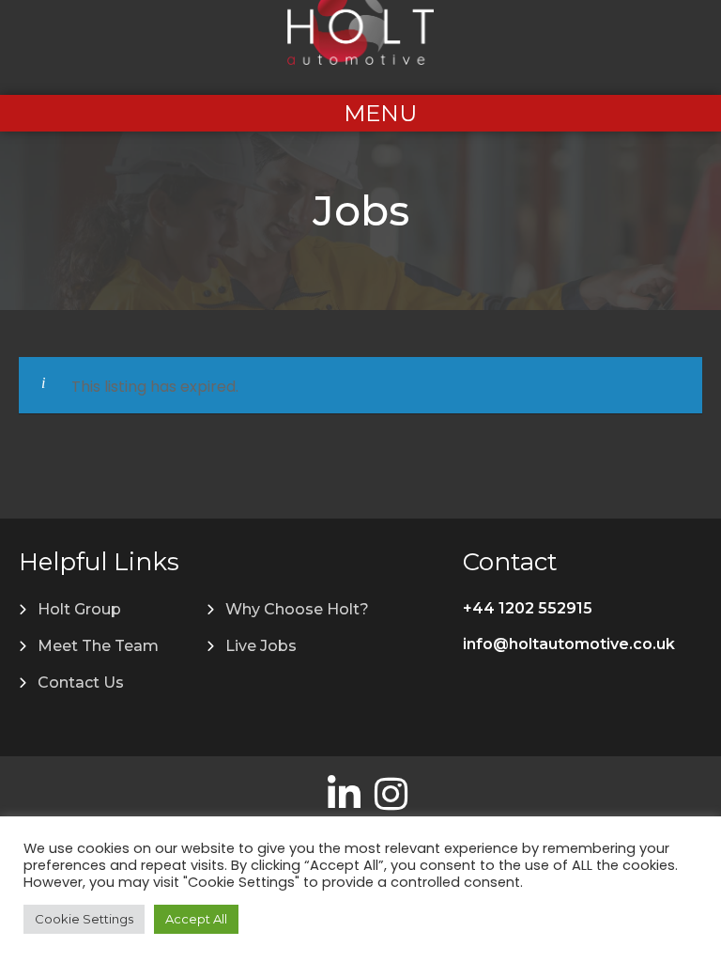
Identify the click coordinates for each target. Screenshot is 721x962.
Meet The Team (98, 646)
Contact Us (81, 682)
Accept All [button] (196, 918)
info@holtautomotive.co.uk (569, 644)
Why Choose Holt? (297, 609)
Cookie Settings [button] (84, 918)
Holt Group (79, 609)
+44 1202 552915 (527, 608)
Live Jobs (261, 646)
